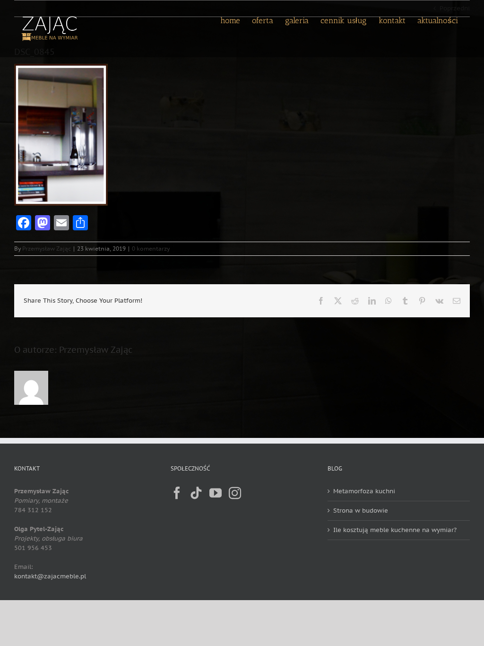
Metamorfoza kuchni (364, 491)
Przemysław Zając (46, 248)
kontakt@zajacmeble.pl (50, 576)
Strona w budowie (360, 510)
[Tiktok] (196, 493)
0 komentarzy (151, 248)
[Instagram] (235, 493)
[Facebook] (177, 493)
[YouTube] (215, 493)
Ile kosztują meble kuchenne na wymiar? (395, 530)
